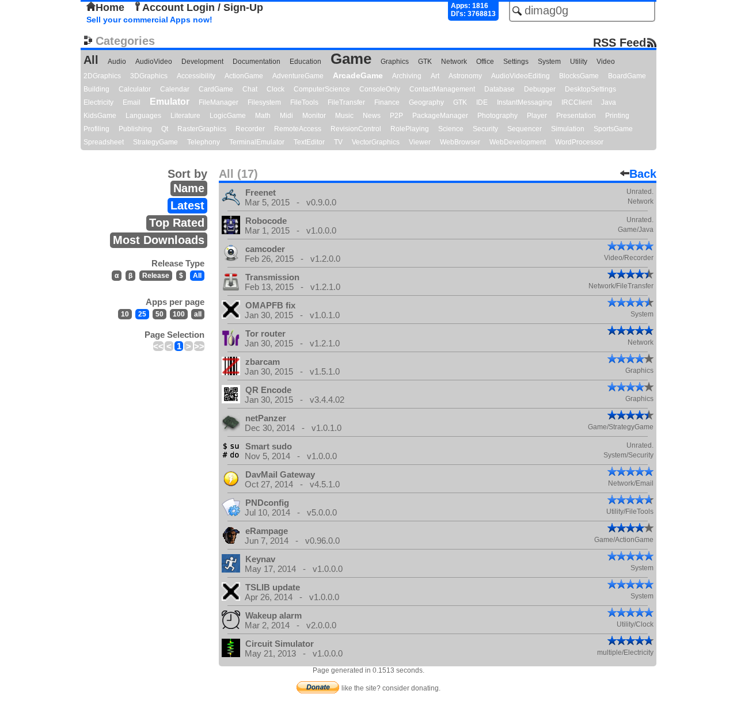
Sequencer (524, 129)
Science (451, 129)
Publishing (135, 129)
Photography (497, 116)
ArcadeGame (358, 75)
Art (435, 76)
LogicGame (228, 116)
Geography (426, 102)
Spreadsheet (103, 142)
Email (131, 102)
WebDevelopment (517, 142)
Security (485, 129)
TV (338, 142)
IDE (482, 102)
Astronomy (465, 76)
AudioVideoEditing (520, 76)
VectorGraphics (376, 142)
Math (263, 116)
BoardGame (627, 76)
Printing (617, 116)
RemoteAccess (297, 129)
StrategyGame (155, 142)
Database (499, 89)
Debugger (540, 89)
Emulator (169, 101)
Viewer (420, 142)
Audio (117, 62)
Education (305, 62)
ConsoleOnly (379, 89)
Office (485, 62)
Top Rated (176, 222)
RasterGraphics (201, 129)
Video (606, 62)
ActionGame (244, 76)
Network (454, 62)
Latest (187, 205)
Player (537, 116)
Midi (286, 116)
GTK (425, 62)
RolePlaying (409, 129)
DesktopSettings (590, 89)
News (372, 116)
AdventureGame (298, 76)
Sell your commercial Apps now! (149, 19)
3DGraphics (149, 76)
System (549, 62)
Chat (249, 89)
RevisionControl (355, 129)
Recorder (250, 129)
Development (202, 62)
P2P (396, 116)
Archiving (406, 76)
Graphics (395, 62)
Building (96, 89)
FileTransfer (346, 102)
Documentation (256, 62)
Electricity (98, 102)
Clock (275, 89)
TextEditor (309, 142)
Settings (516, 62)
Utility (578, 62)
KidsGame (99, 116)
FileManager (218, 102)
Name (188, 188)
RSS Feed (619, 42)
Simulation (567, 129)
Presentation (576, 116)
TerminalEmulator (256, 142)
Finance (387, 102)
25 (142, 314)
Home (110, 7)
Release (155, 276)
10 (125, 314)
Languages (143, 116)
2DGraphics (102, 76)
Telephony (203, 142)
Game (350, 58)
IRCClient (576, 102)
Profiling (96, 129)
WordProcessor (579, 142)
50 (159, 314)
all (198, 314)
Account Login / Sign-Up (202, 7)
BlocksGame (579, 76)
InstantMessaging (524, 102)
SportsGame (613, 129)
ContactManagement (442, 89)
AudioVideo (153, 62)
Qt (164, 129)
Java (608, 102)
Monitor (314, 116)
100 (179, 314)
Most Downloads (158, 240)
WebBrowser (460, 142)
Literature (185, 116)
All (90, 60)
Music (344, 116)
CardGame (216, 89)
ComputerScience (322, 89)
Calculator (135, 89)
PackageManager (440, 116)
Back (642, 173)
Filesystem (264, 102)
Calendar (174, 89)
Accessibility (196, 76)
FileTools (304, 102)
